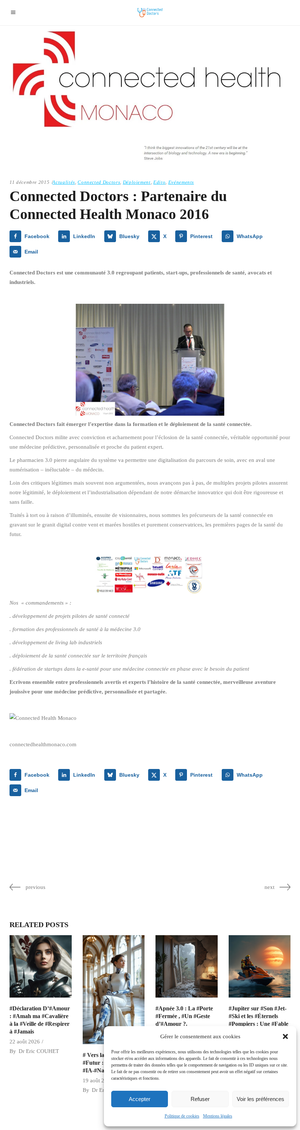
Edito (159, 182)
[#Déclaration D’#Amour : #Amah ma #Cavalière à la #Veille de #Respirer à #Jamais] (41, 966)
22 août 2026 (25, 1042)
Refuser (200, 1099)
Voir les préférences (260, 1099)
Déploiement (137, 182)
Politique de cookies (182, 1116)
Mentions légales (217, 1116)
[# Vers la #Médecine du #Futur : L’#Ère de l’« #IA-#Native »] (114, 989)
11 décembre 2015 (29, 182)
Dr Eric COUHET (39, 1051)
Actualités (63, 182)
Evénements (181, 182)
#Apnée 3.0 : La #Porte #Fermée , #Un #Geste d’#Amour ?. (184, 1016)
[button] (285, 1036)
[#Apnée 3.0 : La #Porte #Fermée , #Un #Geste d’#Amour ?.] (186, 966)
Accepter (139, 1099)
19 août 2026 (98, 1080)
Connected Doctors (99, 182)
